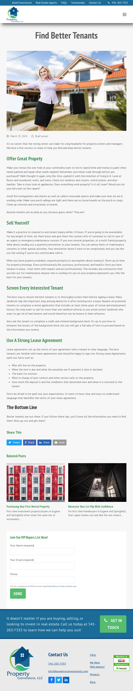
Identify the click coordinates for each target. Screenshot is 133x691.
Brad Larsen (41, 136)
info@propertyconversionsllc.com (68, 671)
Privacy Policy (52, 586)
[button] (124, 14)
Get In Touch (114, 624)
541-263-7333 (57, 663)
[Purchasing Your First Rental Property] (36, 482)
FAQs (93, 655)
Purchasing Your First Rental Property (28, 506)
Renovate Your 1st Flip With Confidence (90, 506)
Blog (92, 682)
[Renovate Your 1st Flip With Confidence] (97, 482)
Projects (95, 674)
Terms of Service (66, 586)
